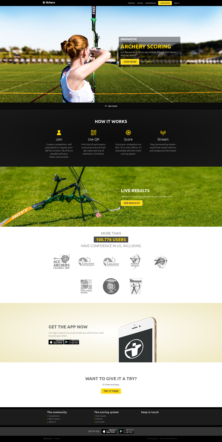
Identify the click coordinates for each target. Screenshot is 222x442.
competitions (150, 3)
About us (51, 422)
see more (112, 106)
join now (165, 3)
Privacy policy (152, 438)
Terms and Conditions (168, 438)
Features (98, 419)
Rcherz (50, 2)
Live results (99, 422)
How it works (100, 416)
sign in (176, 3)
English (57, 438)
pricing (140, 3)
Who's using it (53, 419)
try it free (111, 391)
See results (132, 203)
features (131, 3)
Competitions (53, 416)
